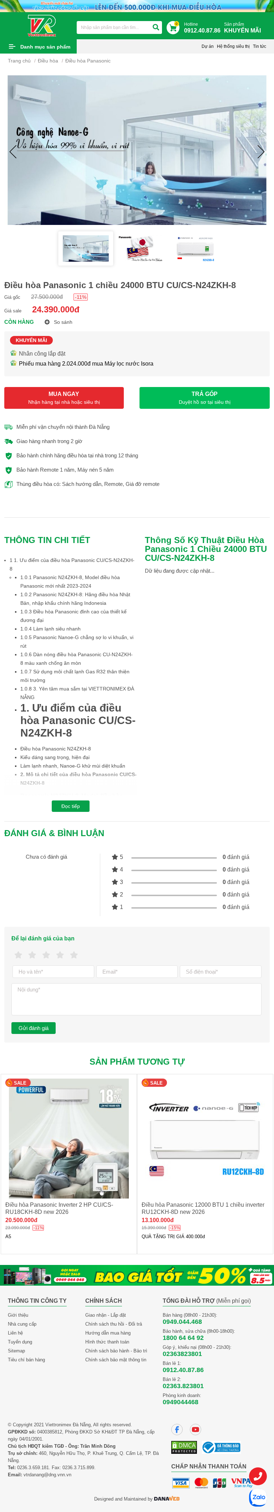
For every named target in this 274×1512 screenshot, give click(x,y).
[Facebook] (177, 1429)
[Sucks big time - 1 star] (18, 955)
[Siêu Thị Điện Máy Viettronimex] (42, 25)
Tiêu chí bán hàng (26, 1359)
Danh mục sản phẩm (45, 47)
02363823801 (182, 1353)
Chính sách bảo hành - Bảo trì (116, 1350)
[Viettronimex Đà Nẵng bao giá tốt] (137, 1275)
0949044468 (180, 1402)
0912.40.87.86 (183, 1369)
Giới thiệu (18, 1315)
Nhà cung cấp (22, 1324)
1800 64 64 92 (183, 1337)
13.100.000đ (158, 1220)
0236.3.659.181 (33, 1467)
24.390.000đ (56, 309)
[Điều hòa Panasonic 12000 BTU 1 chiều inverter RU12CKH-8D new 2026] (205, 1139)
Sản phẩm (242, 28)
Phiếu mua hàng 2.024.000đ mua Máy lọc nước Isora (86, 364)
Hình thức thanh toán (107, 1342)
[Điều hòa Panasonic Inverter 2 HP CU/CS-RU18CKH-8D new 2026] (68, 1139)
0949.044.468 (182, 1321)
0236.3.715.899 (78, 1467)
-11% (80, 297)
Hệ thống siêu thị (233, 46)
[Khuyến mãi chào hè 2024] (137, 5)
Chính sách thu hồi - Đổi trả (113, 1324)
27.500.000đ (47, 297)
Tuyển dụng (20, 1342)
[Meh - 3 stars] (46, 955)
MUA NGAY (64, 398)
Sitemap (16, 1350)
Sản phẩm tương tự (137, 1061)
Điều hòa (48, 61)
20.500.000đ (21, 1220)
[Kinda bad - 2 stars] (32, 955)
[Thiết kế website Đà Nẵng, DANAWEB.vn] (167, 1499)
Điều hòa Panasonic (88, 61)
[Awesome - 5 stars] (74, 955)
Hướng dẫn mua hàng (108, 1333)
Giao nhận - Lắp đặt (105, 1315)
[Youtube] (195, 1429)
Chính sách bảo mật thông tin (115, 1359)
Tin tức (259, 46)
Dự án (208, 46)
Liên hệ (15, 1333)
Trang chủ (19, 61)
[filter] (156, 27)
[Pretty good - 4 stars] (60, 955)
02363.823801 (183, 1386)
